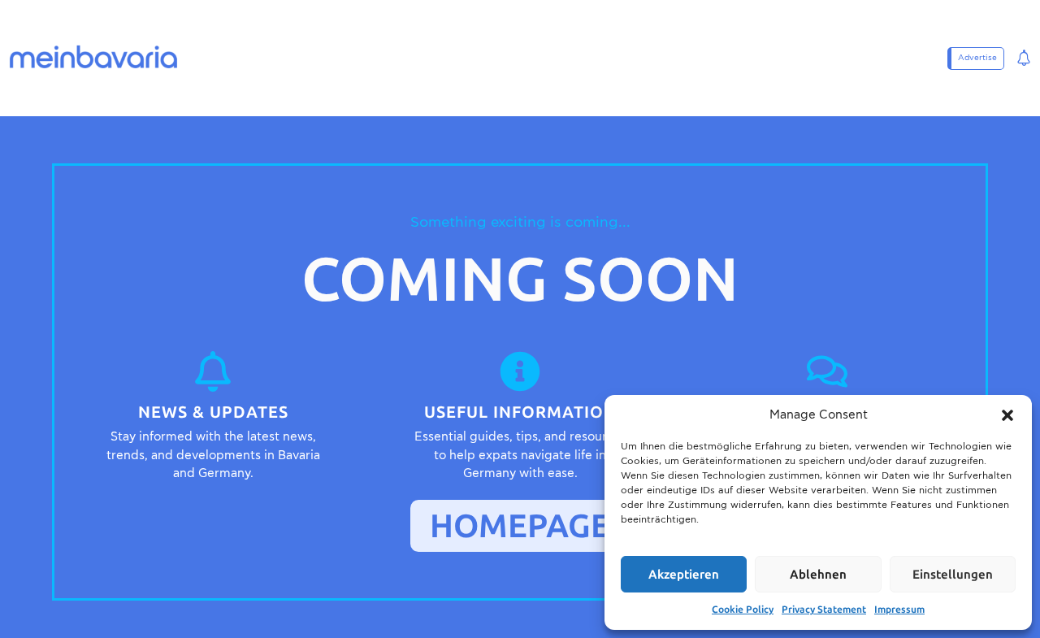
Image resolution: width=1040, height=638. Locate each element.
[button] (1007, 415)
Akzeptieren (683, 574)
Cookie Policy (743, 609)
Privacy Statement (824, 609)
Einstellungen (952, 574)
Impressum (899, 609)
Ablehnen (818, 574)
